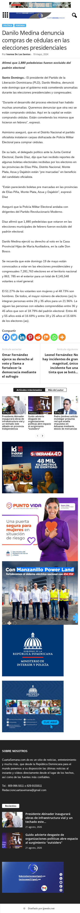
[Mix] (46, 337)
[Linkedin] (22, 337)
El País (6, 412)
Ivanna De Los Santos (18, 54)
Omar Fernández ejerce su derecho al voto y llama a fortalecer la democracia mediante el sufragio (19, 365)
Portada (20, 25)
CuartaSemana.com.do (15, 759)
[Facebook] (6, 337)
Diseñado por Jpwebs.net (41, 908)
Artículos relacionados (29, 389)
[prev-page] (37, 435)
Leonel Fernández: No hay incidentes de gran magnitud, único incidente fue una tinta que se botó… (60, 363)
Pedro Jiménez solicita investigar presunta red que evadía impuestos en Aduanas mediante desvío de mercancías (66, 422)
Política (7, 25)
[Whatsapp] (54, 337)
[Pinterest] (30, 337)
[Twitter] (14, 337)
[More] (62, 337)
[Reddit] (38, 337)
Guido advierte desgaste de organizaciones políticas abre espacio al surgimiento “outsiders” (39, 422)
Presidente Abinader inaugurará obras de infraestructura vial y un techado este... (49, 818)
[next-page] (42, 435)
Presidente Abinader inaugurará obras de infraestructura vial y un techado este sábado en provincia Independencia (13, 422)
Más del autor (56, 389)
